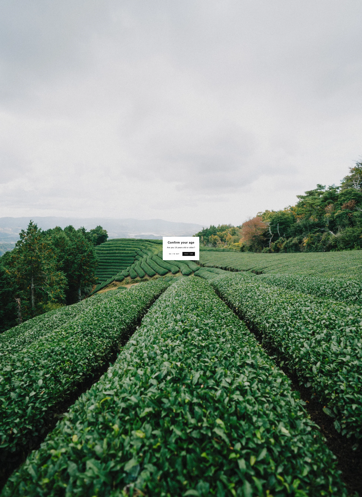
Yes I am (188, 254)
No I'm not (174, 254)
